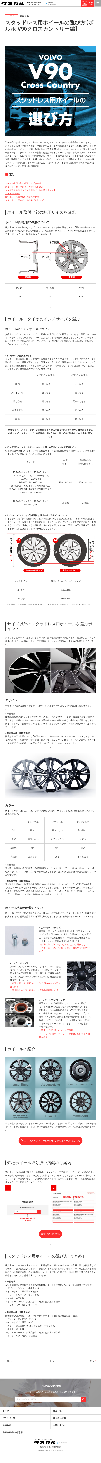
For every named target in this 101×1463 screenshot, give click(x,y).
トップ (6, 1411)
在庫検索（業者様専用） (13, 1432)
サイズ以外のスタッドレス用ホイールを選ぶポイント (30, 190)
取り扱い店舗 (59, 1418)
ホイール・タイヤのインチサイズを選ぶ (24, 187)
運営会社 (43, 1447)
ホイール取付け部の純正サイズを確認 (23, 183)
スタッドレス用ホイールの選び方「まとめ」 (25, 200)
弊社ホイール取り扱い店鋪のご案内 (22, 197)
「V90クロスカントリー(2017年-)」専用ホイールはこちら (50, 1140)
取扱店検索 (91, 3)
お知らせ (7, 1425)
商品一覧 (57, 1411)
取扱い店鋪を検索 (50, 1234)
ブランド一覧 (9, 1418)
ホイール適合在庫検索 (84, 3)
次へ (92, 1361)
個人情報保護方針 (55, 1447)
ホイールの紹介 (12, 193)
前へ (9, 1361)
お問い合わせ (59, 1425)
